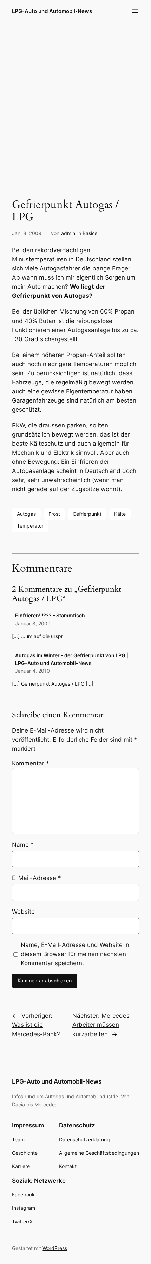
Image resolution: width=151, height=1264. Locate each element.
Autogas (26, 514)
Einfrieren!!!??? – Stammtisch (50, 615)
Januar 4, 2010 (32, 671)
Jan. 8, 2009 (26, 233)
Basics (90, 233)
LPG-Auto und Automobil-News (52, 11)
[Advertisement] (75, 104)
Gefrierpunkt (87, 514)
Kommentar (30, 763)
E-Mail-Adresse (36, 877)
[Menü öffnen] (135, 11)
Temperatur (30, 526)
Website (23, 911)
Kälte (120, 514)
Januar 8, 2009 (33, 623)
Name (23, 844)
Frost (54, 514)
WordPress (54, 1248)
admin (68, 233)
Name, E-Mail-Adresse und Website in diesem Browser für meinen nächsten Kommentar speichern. (75, 954)
